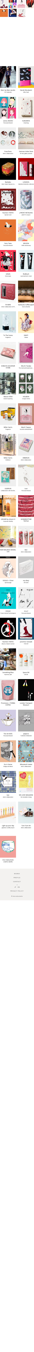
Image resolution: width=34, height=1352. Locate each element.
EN (19, 887)
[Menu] (30, 4)
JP (15, 887)
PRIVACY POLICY (17, 891)
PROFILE (17, 877)
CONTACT (17, 881)
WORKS (17, 873)
